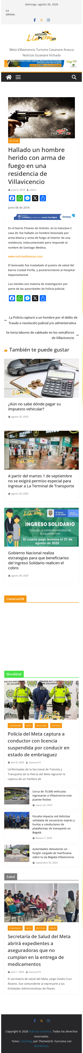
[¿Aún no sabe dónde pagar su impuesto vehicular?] (41, 361)
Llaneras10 (35, 762)
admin (33, 189)
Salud (53, 928)
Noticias (14, 140)
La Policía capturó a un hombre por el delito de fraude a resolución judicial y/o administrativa (43, 320)
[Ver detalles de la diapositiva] (41, 63)
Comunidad (15, 725)
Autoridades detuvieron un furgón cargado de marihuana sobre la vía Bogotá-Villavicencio (53, 853)
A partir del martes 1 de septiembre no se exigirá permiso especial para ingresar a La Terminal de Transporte (41, 481)
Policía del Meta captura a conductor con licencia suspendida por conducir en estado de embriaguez (38, 744)
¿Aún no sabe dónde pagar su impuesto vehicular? (34, 406)
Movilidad (41, 725)
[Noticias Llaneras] (9, 77)
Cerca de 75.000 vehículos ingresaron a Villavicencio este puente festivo (52, 795)
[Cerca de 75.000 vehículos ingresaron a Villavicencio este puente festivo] (16, 798)
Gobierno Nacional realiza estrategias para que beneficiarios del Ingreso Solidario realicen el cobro (38, 560)
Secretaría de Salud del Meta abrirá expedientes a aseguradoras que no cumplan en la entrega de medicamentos (39, 950)
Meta (28, 725)
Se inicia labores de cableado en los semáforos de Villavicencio (40, 335)
